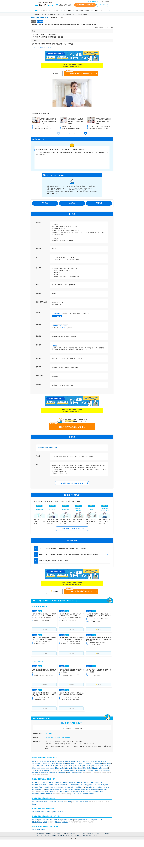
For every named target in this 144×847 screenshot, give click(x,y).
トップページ (36, 10)
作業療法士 (46, 835)
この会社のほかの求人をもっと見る (72, 483)
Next (85, 133)
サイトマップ (98, 833)
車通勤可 (49, 47)
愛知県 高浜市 (56, 313)
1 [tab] (72, 106)
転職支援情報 (80, 10)
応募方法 (99, 203)
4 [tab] (74, 133)
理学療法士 (44, 14)
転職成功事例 (68, 10)
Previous (58, 133)
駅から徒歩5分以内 (42, 47)
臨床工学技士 (69, 835)
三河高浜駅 (63, 328)
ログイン (102, 5)
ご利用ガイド (44, 10)
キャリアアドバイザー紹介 (92, 10)
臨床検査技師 (61, 835)
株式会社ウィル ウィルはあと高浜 (47, 448)
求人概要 (45, 203)
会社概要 (72, 203)
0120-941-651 (63, 5)
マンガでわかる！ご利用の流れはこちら (72, 528)
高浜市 (63, 14)
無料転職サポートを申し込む (85, 5)
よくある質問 (106, 833)
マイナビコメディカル (35, 14)
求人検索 (56, 10)
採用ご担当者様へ (92, 1)
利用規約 (83, 833)
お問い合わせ (90, 833)
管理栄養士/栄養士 (87, 835)
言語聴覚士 (53, 835)
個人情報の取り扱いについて (72, 833)
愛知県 (58, 14)
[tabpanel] (72, 92)
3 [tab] (73, 133)
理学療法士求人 (51, 14)
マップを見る (56, 316)
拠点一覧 (104, 10)
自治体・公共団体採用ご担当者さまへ (55, 833)
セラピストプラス (97, 835)
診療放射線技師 (77, 835)
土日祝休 (33, 47)
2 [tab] (71, 133)
